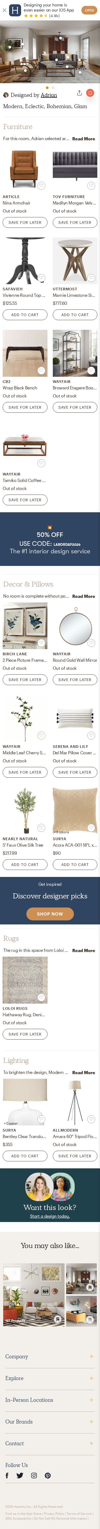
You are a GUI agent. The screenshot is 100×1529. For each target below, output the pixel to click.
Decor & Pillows (28, 584)
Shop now (50, 913)
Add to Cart (25, 314)
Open (89, 10)
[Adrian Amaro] (6, 95)
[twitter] (19, 1475)
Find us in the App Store (23, 1513)
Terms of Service (79, 1513)
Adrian (49, 95)
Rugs (11, 938)
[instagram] (34, 1475)
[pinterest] (48, 1475)
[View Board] (34, 1294)
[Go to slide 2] (53, 87)
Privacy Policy (54, 1513)
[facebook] (7, 1475)
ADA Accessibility (18, 1518)
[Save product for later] (41, 186)
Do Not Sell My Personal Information (60, 1518)
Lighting (16, 1060)
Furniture (17, 126)
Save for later (25, 222)
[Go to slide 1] (47, 87)
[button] (50, 539)
